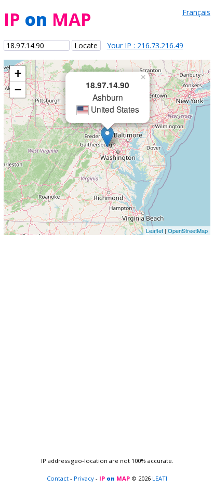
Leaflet (154, 230)
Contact (58, 478)
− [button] (18, 89)
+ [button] (18, 73)
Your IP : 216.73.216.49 (145, 45)
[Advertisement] (107, 342)
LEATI (159, 478)
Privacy (84, 478)
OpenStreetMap (188, 230)
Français (196, 12)
